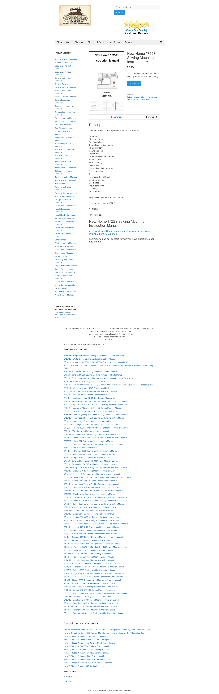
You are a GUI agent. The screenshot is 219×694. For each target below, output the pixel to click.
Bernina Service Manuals (65, 87)
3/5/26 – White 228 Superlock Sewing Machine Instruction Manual (92, 507)
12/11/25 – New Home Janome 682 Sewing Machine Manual (89, 553)
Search (119, 13)
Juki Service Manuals (64, 183)
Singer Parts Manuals (64, 269)
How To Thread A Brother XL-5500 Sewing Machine (86, 649)
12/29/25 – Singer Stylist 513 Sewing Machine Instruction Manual (92, 543)
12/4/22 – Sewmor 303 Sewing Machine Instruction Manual (89, 610)
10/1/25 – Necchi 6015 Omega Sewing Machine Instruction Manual (92, 580)
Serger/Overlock (62, 256)
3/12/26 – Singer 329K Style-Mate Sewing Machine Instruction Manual (94, 504)
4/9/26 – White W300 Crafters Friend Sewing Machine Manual (90, 481)
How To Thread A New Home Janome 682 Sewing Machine (89, 643)
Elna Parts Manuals (63, 125)
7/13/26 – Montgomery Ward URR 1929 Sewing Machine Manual (91, 398)
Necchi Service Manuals (65, 218)
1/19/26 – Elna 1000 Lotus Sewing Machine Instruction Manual (90, 534)
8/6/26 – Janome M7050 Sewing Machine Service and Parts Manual (93, 375)
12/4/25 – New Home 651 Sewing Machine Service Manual (89, 557)
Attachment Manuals (63, 62)
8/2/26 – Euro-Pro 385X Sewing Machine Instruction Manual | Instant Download (98, 378)
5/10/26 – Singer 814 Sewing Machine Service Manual (87, 457)
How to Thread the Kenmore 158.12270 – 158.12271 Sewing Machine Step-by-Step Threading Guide (107, 630)
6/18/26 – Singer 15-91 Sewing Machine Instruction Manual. (89, 421)
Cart (68, 42)
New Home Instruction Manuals (138, 99)
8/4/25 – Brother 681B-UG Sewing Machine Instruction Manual (91, 586)
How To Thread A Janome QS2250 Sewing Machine (86, 653)
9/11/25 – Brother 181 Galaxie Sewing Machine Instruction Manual (92, 583)
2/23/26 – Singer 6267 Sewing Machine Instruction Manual (89, 514)
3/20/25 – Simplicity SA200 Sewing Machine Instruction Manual (91, 600)
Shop (59, 42)
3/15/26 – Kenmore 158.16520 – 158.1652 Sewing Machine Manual (92, 500)
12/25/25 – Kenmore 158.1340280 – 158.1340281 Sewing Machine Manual (95, 547)
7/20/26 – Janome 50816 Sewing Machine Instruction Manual (90, 391)
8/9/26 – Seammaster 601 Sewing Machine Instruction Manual (90, 371)
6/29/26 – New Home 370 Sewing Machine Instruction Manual (90, 411)
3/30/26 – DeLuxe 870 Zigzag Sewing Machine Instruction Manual (92, 487)
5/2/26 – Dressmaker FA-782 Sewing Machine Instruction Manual (92, 464)
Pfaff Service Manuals (64, 246)
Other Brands (60, 240)
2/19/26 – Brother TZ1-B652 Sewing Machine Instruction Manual (91, 517)
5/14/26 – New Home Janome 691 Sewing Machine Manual (89, 454)
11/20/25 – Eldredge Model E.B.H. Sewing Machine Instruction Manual (94, 567)
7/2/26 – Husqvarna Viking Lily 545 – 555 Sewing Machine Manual (92, 408)
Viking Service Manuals (65, 285)
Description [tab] (116, 117)
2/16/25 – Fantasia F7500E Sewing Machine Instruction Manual (91, 603)
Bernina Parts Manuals (64, 84)
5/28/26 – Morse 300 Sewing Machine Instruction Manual (88, 441)
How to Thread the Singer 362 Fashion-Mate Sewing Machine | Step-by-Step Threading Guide (104, 633)
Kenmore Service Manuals (66, 193)
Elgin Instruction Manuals (65, 118)
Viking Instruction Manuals (66, 281)
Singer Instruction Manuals (66, 266)
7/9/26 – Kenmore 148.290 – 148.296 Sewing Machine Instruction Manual (95, 401)
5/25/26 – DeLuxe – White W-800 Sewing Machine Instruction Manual (94, 444)
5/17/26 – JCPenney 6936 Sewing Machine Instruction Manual (90, 451)
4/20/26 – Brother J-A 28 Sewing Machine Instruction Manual (90, 471)
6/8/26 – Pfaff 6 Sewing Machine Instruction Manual (86, 431)
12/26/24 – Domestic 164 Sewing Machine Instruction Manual (90, 606)
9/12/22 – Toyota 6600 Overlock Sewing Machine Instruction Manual (93, 613)
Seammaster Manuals (64, 253)
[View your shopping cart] (161, 42)
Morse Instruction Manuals (66, 205)
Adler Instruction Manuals (66, 59)
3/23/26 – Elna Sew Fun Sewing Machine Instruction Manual (89, 494)
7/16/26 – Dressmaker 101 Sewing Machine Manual (85, 395)
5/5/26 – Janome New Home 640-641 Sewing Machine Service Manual (94, 461)
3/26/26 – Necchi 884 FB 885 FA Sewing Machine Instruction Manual (93, 491)
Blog (90, 42)
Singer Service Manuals (65, 272)
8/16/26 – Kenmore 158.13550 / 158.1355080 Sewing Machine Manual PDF (96, 362)
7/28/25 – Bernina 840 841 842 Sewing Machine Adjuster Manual (92, 590)
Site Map (68, 681)
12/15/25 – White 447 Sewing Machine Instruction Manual (88, 550)
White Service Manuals (64, 295)
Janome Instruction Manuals (146, 97)
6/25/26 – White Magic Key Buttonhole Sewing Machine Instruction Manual (96, 414)
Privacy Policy (70, 676)
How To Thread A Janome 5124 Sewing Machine (85, 636)
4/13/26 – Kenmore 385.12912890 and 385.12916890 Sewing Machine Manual (97, 477)
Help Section (114, 42)
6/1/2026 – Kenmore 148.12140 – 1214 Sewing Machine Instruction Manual (95, 438)
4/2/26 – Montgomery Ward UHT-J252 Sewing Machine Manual (91, 484)
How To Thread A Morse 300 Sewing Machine (84, 666)
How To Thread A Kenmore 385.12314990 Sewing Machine (89, 639)
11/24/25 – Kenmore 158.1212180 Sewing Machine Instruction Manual (93, 563)
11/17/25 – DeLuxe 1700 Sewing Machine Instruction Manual (89, 570)
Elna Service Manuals (64, 128)
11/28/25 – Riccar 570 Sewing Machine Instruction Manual (89, 560)
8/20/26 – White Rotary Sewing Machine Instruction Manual (89, 359)
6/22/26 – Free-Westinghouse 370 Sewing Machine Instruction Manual (94, 418)
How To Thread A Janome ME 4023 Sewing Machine (87, 659)
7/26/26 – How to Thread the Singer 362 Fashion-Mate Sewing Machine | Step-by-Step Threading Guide (109, 385)
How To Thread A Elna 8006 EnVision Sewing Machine (87, 646)
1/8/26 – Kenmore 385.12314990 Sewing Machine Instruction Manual (93, 537)
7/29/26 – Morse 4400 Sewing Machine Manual (84, 381)
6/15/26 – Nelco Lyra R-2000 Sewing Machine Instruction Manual (92, 424)
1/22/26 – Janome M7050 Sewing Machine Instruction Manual (90, 530)
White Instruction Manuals (66, 291)
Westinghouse (61, 288)
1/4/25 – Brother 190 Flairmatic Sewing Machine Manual (88, 540)
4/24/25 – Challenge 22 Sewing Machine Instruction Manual (89, 596)
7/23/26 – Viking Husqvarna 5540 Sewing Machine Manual (89, 388)
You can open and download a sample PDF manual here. (65, 315)
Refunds (100, 42)
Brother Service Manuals (65, 97)
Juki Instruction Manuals (65, 180)
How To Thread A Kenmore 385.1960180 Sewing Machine (88, 663)
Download (134, 83)
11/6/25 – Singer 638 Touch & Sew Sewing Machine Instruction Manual (94, 573)
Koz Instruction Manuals (65, 196)
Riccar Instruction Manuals (66, 250)
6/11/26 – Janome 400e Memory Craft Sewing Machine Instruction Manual (96, 428)
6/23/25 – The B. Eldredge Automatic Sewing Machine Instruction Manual (95, 593)
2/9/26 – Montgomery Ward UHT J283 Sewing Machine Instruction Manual (96, 524)
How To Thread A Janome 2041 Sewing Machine (85, 656)
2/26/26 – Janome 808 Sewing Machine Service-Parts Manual (90, 510)
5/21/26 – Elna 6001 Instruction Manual (81, 448)
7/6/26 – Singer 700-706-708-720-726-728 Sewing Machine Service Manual (97, 404)
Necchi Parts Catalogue (65, 215)
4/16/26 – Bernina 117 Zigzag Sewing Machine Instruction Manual (92, 474)
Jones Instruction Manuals (66, 177)
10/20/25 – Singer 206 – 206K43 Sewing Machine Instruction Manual (93, 577)
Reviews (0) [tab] (152, 117)
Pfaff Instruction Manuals (65, 243)
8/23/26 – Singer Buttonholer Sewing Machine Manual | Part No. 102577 (95, 355)
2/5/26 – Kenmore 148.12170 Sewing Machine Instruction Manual (91, 527)
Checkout (79, 42)
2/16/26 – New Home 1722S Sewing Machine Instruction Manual (91, 520)
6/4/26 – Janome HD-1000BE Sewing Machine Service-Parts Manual (93, 434)
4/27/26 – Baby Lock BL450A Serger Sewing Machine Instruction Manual (95, 467)
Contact (128, 42)
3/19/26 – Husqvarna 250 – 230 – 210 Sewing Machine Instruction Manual (96, 497)
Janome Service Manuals (65, 167)
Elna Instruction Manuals (65, 121)
